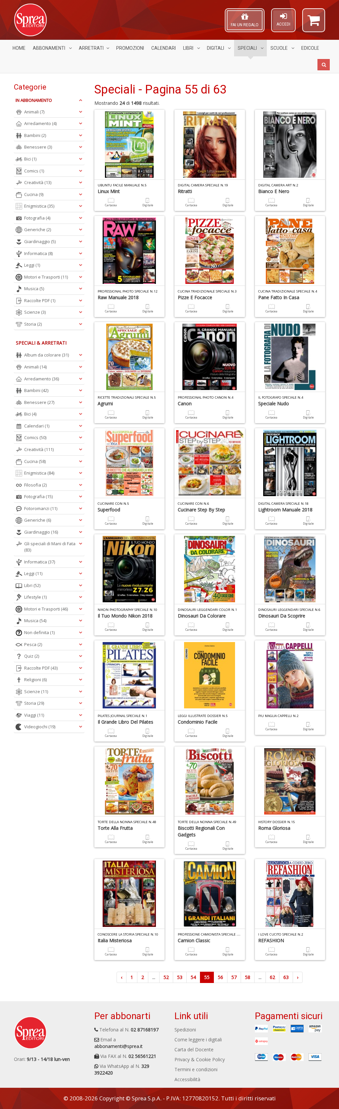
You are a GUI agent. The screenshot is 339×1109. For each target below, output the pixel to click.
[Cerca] (323, 64)
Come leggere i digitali (198, 1039)
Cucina (33, 194)
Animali (34, 112)
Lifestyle (35, 597)
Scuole (279, 48)
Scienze (35, 312)
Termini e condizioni (196, 1069)
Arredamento (40, 123)
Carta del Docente (194, 1049)
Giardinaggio (40, 241)
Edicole (310, 48)
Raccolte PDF (39, 300)
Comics (34, 171)
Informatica (38, 253)
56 (220, 977)
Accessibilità (187, 1079)
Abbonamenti (49, 48)
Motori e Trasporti (46, 277)
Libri (188, 48)
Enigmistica (39, 206)
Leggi (32, 265)
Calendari (163, 48)
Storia (33, 324)
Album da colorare (46, 355)
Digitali (216, 48)
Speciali (248, 48)
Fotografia (37, 218)
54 (193, 977)
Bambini (35, 135)
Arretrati (91, 48)
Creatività (37, 182)
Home (19, 48)
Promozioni (130, 48)
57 (234, 977)
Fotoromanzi (40, 508)
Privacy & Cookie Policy (199, 1059)
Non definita (39, 632)
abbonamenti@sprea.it (118, 1046)
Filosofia (35, 485)
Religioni (35, 680)
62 (272, 977)
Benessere (38, 147)
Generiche (37, 229)
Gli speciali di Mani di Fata (49, 547)
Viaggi (34, 715)
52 (166, 977)
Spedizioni (185, 1029)
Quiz (31, 656)
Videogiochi (39, 727)
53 (179, 977)
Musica (34, 289)
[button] (313, 23)
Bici (30, 159)
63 (286, 977)
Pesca (33, 644)
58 (247, 977)
